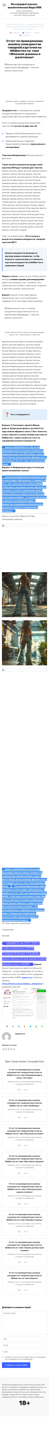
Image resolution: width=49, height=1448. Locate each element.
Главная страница (12, 24)
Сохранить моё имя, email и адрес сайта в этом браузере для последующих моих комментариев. (25, 1358)
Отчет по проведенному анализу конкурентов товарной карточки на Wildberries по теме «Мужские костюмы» (24, 1131)
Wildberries (15, 33)
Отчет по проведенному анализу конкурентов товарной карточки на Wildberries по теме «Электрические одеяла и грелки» (24, 1188)
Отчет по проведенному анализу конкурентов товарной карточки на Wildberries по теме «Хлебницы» (24, 1103)
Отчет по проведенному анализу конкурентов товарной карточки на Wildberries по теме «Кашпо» (24, 1276)
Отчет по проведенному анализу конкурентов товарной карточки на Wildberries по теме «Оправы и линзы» (25, 1217)
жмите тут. (27, 977)
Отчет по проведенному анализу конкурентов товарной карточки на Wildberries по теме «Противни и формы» (24, 1159)
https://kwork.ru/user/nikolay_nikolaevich (22, 984)
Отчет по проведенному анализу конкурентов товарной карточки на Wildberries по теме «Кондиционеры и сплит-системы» (24, 1074)
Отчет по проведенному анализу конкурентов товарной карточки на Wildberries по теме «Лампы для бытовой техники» (24, 1246)
